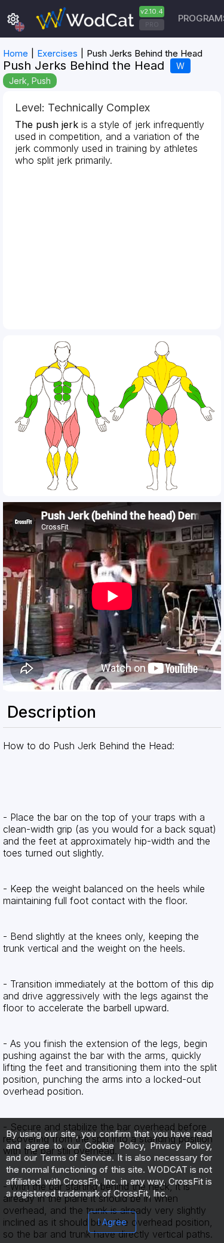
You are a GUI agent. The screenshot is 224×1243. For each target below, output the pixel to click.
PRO (152, 24)
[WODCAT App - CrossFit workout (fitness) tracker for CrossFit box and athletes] (98, 19)
